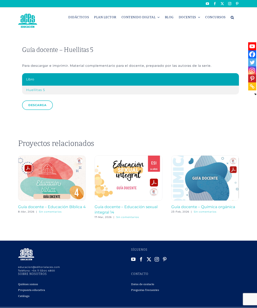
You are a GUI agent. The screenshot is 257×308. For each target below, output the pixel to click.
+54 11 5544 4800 (43, 270)
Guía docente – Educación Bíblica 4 (52, 206)
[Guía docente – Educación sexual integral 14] (128, 157)
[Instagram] (252, 70)
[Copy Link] (252, 86)
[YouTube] (133, 259)
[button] (232, 17)
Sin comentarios (50, 211)
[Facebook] (252, 54)
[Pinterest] (252, 78)
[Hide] (255, 94)
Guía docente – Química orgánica (203, 206)
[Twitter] (252, 62)
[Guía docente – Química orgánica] (205, 157)
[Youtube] (252, 46)
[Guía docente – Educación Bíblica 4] (52, 157)
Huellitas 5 (35, 90)
